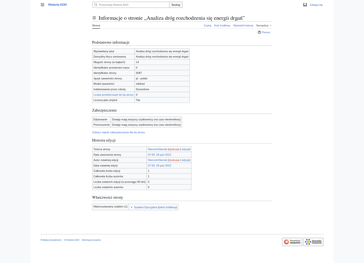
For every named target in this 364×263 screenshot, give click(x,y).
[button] (42, 5)
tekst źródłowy (167, 207)
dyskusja (174, 149)
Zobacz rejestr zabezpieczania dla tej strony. (118, 132)
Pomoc (266, 32)
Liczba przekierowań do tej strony (113, 94)
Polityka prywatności (51, 240)
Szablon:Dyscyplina (145, 207)
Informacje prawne (91, 240)
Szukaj (176, 4)
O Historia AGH (71, 240)
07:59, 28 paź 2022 (159, 154)
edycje (185, 149)
